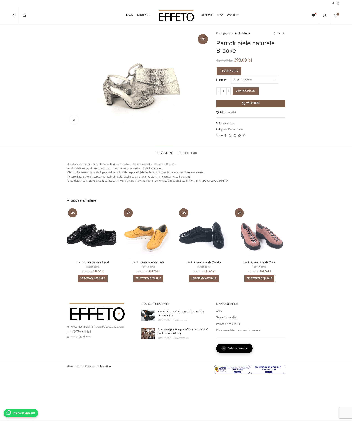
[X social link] (230, 135)
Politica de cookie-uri (228, 324)
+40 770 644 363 (81, 331)
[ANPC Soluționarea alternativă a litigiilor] (232, 369)
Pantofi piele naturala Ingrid (93, 262)
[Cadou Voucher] (313, 15)
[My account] (324, 15)
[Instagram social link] (338, 3)
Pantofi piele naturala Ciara (259, 262)
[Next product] (283, 33)
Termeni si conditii (226, 317)
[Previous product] (274, 33)
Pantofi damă (242, 33)
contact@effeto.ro (81, 336)
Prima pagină (223, 33)
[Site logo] (176, 15)
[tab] (164, 151)
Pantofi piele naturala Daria (148, 262)
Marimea (221, 80)
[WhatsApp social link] (239, 135)
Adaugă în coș (245, 91)
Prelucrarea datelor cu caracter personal (238, 330)
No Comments (181, 320)
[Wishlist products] (13, 15)
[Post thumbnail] (148, 316)
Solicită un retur (234, 348)
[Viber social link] (244, 135)
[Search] (24, 15)
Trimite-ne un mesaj (23, 413)
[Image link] (97, 311)
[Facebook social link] (333, 3)
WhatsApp (252, 103)
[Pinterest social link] (234, 135)
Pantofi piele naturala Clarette (204, 262)
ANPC (219, 311)
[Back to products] (278, 33)
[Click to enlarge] (74, 119)
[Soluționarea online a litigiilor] (267, 369)
